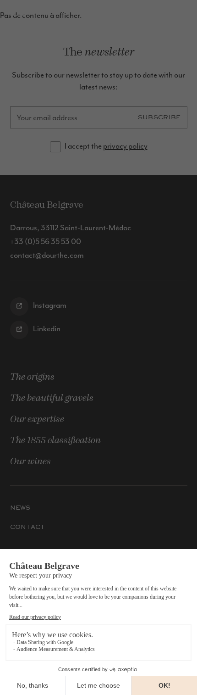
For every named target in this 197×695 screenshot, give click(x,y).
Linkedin (46, 328)
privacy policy (125, 146)
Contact (27, 526)
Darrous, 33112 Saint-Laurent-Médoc (70, 227)
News (20, 507)
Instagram (49, 305)
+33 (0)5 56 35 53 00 (45, 241)
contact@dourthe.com (47, 255)
